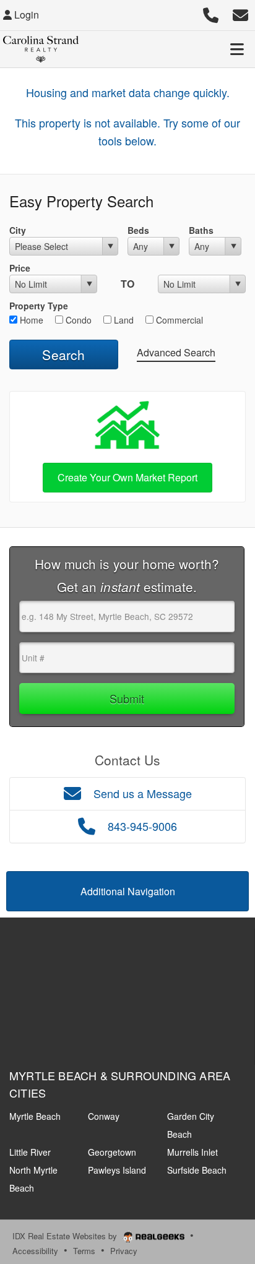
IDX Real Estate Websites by (65, 1236)
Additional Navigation (127, 891)
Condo (77, 320)
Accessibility (35, 1251)
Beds (138, 230)
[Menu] (237, 49)
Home (30, 320)
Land (122, 320)
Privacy (123, 1251)
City (17, 230)
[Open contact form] (240, 13)
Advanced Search (176, 352)
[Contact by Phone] (210, 13)
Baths (201, 230)
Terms (84, 1251)
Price (19, 268)
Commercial (178, 320)
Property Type (38, 305)
